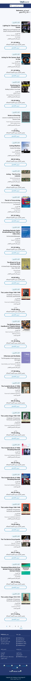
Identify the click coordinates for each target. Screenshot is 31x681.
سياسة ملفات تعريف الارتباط (8, 656)
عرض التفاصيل (15, 48)
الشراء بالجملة (5, 639)
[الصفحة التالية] (6, 626)
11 (9, 626)
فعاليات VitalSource (21, 643)
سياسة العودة (19, 653)
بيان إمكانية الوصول (6, 638)
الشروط (2, 654)
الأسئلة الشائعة (19, 654)
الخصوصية (3, 653)
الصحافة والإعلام (20, 639)
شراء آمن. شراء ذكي (5, 643)
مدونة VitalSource (21, 645)
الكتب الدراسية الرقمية (5, 641)
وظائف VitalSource (21, 641)
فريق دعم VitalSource (22, 656)
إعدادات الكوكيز (4, 658)
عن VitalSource (20, 638)
